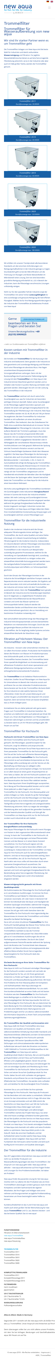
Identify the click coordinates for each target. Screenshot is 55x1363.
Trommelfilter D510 (11, 1254)
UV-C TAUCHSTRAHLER (13, 1293)
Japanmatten (9, 1290)
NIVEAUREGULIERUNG (13, 1302)
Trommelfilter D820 (11, 1260)
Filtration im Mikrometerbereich (16, 1233)
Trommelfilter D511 (11, 1252)
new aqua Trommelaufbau (14, 1238)
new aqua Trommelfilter (13, 1235)
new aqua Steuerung (12, 1241)
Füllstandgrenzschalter (13, 1305)
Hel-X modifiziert (10, 1287)
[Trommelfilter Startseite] (18, 10)
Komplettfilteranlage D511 (14, 1278)
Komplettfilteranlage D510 (14, 1281)
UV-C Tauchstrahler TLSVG (14, 1299)
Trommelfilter (46, 1355)
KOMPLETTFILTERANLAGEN (15, 1272)
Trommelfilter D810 (11, 1257)
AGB (37, 1355)
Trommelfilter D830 (11, 1263)
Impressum (45, 1352)
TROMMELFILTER (11, 1249)
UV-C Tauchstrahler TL (12, 1296)
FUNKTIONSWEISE (11, 1230)
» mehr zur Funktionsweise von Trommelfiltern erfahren (25, 344)
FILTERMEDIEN (10, 1284)
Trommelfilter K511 (11, 1275)
